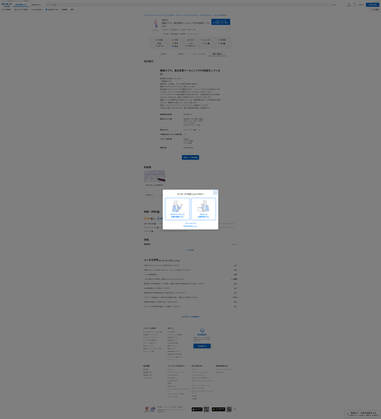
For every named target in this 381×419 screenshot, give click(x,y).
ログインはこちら (190, 223)
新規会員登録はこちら (190, 226)
